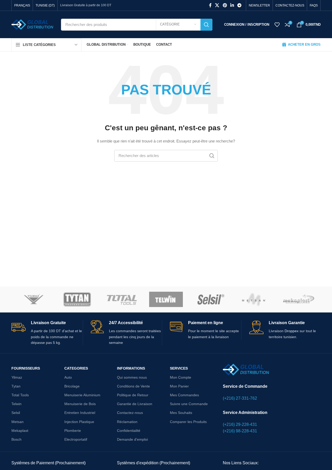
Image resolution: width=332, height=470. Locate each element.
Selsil (15, 413)
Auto (68, 377)
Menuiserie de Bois (80, 404)
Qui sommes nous (132, 377)
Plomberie (72, 430)
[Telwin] (166, 299)
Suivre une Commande (189, 404)
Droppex (292, 331)
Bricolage (72, 386)
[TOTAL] (122, 299)
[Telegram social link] (239, 5)
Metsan (17, 422)
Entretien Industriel (79, 413)
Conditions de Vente (133, 386)
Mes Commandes (184, 395)
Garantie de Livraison (134, 404)
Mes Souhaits (181, 413)
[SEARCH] (206, 25)
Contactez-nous (130, 413)
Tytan (15, 386)
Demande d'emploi (132, 439)
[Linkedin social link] (232, 5)
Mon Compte (180, 377)
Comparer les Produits (188, 422)
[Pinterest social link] (225, 5)
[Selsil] (210, 299)
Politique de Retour (132, 395)
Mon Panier (179, 386)
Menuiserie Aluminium (82, 395)
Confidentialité (128, 430)
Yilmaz (16, 377)
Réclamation (127, 422)
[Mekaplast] (298, 299)
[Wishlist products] (277, 24)
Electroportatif (75, 439)
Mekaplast (19, 430)
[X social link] (217, 5)
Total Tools (20, 395)
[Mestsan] (254, 299)
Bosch (16, 439)
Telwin (16, 404)
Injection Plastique (79, 422)
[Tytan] (78, 299)
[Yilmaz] (33, 299)
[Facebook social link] (210, 5)
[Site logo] (32, 24)
